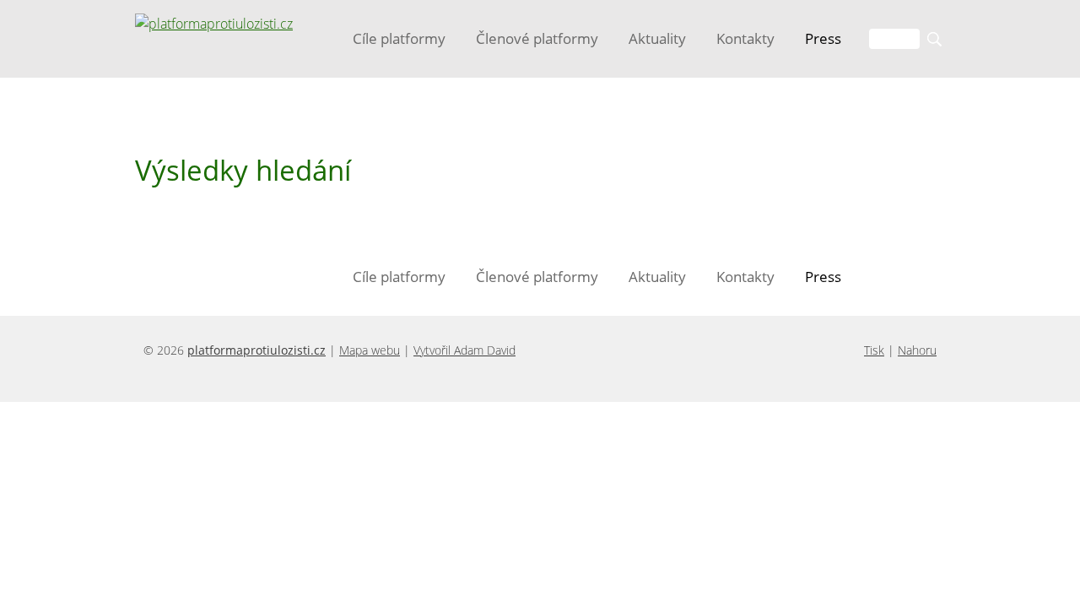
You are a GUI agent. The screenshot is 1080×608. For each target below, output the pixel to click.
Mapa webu (369, 350)
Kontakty (745, 38)
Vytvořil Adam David (464, 350)
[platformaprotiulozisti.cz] (214, 24)
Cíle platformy (399, 38)
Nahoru (917, 350)
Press (823, 38)
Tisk (874, 350)
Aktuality (657, 38)
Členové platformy (537, 38)
